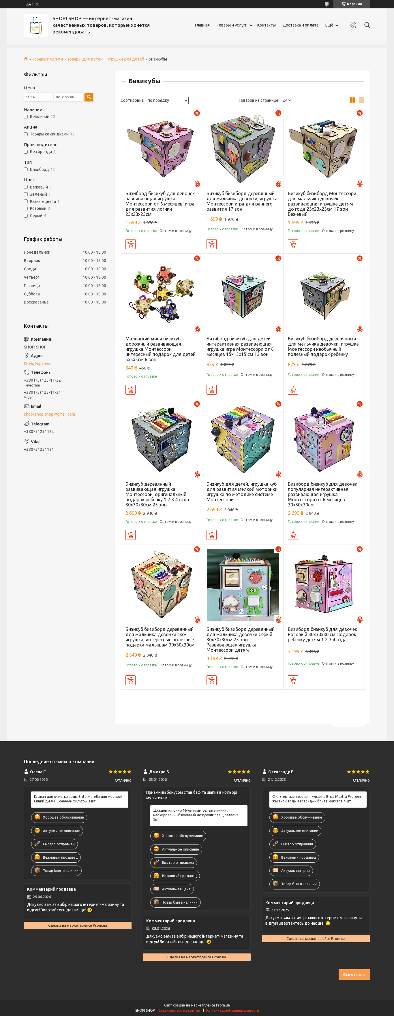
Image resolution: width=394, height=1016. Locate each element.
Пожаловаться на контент (179, 1010)
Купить (130, 244)
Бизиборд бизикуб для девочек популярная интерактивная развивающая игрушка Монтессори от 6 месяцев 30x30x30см (322, 494)
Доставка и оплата (300, 25)
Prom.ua (223, 1005)
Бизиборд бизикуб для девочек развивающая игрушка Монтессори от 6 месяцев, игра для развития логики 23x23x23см (160, 204)
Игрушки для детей (125, 59)
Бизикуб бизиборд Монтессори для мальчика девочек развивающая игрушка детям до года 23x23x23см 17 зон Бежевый (322, 204)
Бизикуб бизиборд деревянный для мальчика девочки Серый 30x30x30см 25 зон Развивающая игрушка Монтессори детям (241, 640)
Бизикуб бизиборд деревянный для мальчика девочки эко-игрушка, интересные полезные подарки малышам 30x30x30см (160, 637)
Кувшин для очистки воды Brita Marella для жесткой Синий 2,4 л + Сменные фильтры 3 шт (78, 799)
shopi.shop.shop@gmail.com (49, 414)
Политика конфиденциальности (232, 1010)
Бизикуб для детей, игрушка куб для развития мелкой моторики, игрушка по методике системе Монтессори (243, 491)
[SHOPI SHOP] (36, 25)
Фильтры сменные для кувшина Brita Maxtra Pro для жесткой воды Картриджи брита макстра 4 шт (316, 799)
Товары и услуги (232, 25)
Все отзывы (354, 974)
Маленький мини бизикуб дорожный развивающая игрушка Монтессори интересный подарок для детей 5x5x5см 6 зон (160, 349)
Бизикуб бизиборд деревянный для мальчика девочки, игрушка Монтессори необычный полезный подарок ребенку (323, 346)
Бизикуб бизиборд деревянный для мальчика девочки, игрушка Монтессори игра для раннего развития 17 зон (242, 201)
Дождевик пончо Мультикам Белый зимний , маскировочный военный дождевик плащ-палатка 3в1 (196, 814)
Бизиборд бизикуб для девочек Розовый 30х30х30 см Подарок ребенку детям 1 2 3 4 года (322, 634)
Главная (202, 25)
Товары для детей (85, 59)
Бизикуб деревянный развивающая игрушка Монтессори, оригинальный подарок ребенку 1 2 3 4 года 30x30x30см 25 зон (157, 494)
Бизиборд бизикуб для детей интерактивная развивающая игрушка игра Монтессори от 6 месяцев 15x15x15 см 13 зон (240, 346)
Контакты (266, 25)
